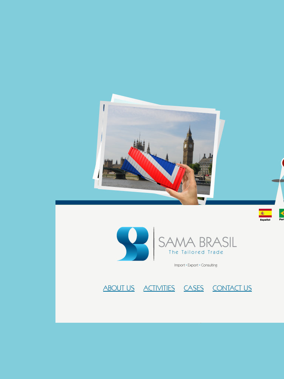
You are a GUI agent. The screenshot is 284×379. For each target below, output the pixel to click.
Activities (159, 288)
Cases (194, 288)
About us (119, 288)
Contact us (232, 288)
